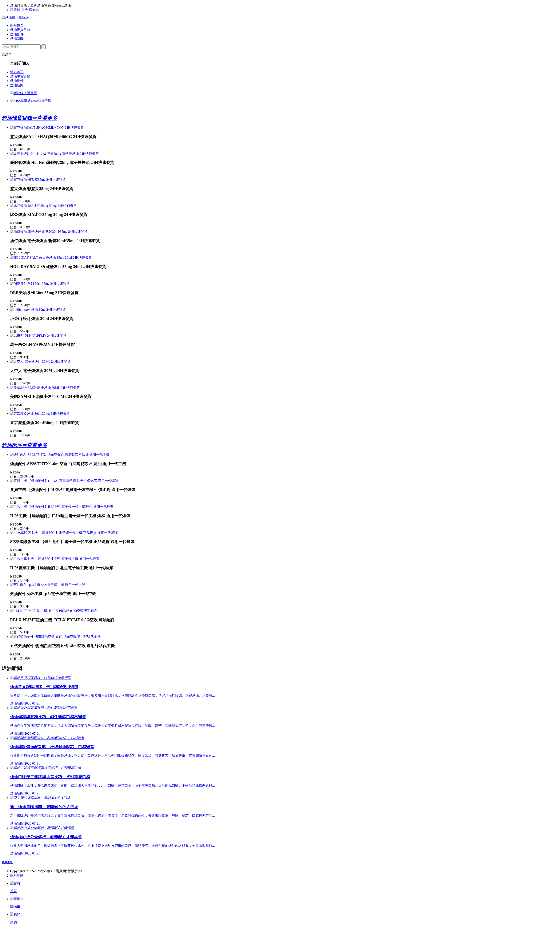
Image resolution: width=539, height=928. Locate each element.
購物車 (34, 10)
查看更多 (7, 862)
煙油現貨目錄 (20, 30)
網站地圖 (17, 875)
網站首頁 (17, 25)
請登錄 (15, 10)
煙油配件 (17, 34)
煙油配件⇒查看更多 (24, 445)
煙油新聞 (17, 38)
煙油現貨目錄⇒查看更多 (29, 118)
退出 (24, 10)
